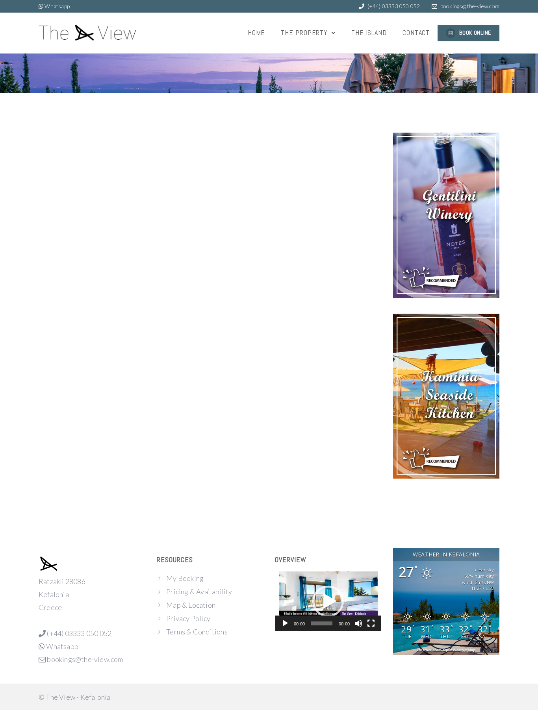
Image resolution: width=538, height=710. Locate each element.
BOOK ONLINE (475, 32)
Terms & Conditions (197, 631)
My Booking (185, 578)
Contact (416, 32)
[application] (328, 601)
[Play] (285, 623)
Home (256, 32)
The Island (369, 32)
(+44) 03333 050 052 (393, 6)
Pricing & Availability (199, 591)
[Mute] (358, 623)
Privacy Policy (188, 618)
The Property (305, 32)
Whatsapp (60, 6)
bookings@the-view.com (469, 6)
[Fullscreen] (371, 623)
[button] (328, 601)
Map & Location (190, 605)
